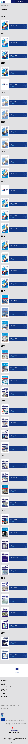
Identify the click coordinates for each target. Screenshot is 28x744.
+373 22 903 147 (14, 732)
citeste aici (12, 27)
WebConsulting (18, 742)
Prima (2, 5)
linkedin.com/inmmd (7, 716)
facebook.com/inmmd (8, 713)
